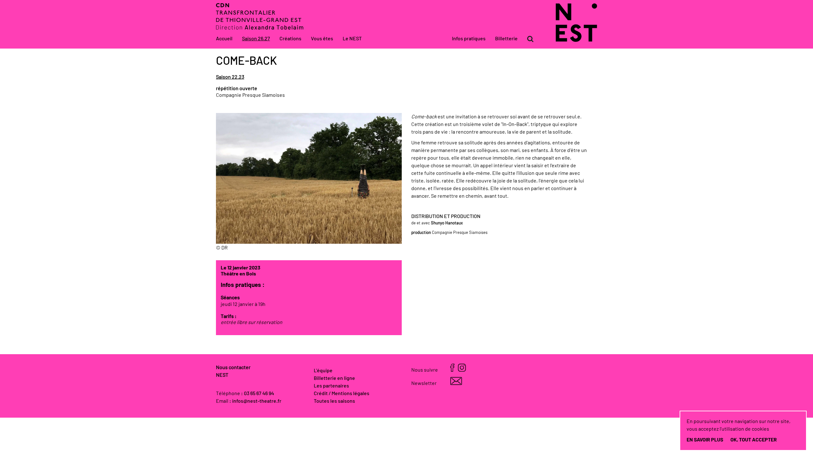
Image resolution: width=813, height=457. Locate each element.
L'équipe (323, 370)
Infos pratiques (469, 38)
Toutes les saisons (334, 401)
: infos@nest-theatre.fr (255, 401)
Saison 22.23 (230, 77)
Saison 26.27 (256, 38)
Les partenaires (331, 385)
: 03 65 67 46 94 (257, 393)
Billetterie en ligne (334, 378)
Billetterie (506, 38)
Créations (290, 38)
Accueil (224, 38)
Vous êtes (322, 38)
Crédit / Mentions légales (341, 393)
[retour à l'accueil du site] (576, 40)
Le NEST (352, 38)
